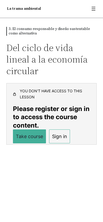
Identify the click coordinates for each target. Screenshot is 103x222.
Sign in (59, 136)
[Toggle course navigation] (93, 9)
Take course (29, 136)
